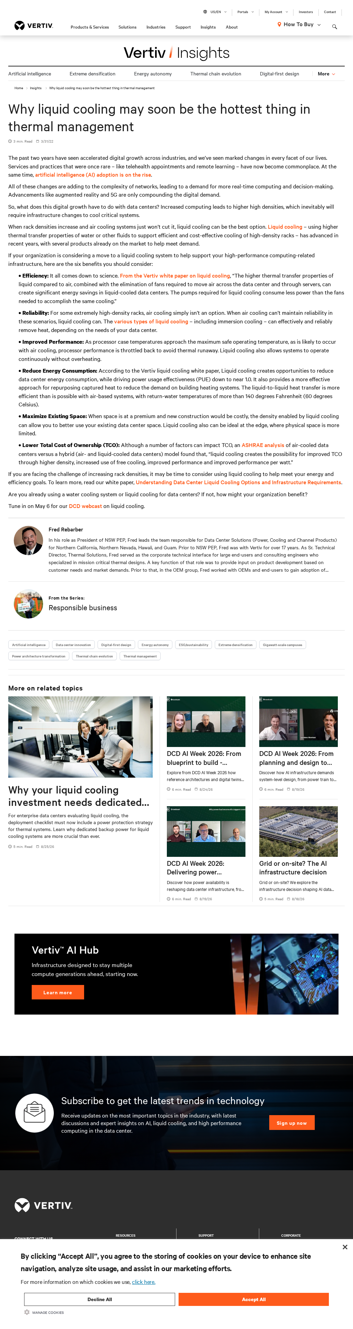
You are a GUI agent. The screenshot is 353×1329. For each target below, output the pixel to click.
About (232, 26)
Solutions (128, 26)
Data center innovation (73, 644)
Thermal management (140, 655)
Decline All (100, 1299)
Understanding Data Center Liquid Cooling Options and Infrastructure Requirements (238, 482)
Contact (330, 11)
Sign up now (292, 1122)
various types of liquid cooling (151, 321)
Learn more (57, 992)
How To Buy (299, 24)
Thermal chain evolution (215, 73)
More (324, 73)
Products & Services (90, 26)
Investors (306, 11)
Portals (243, 11)
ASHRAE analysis (263, 444)
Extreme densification (92, 73)
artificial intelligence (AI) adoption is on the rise (93, 174)
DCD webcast (85, 505)
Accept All (254, 1299)
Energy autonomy (153, 73)
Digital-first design (279, 73)
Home (18, 87)
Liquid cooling (285, 226)
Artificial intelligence (29, 73)
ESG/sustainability (193, 644)
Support (183, 26)
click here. (143, 1281)
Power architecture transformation (38, 655)
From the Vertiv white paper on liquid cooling (175, 275)
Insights (208, 26)
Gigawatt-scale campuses (282, 644)
